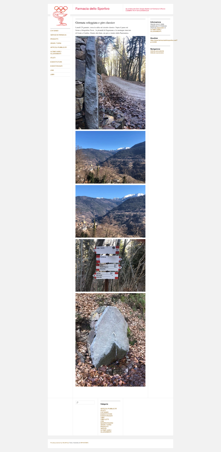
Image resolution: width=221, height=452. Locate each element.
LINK (52, 70)
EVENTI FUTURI (56, 62)
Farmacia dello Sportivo (92, 8)
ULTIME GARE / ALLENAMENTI (55, 53)
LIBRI (52, 74)
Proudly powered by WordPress (59, 442)
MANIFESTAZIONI (107, 423)
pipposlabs (160, 28)
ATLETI (52, 58)
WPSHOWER (84, 442)
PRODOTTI (54, 39)
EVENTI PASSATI (56, 66)
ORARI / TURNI (55, 43)
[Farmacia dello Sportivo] (60, 25)
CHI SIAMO (54, 31)
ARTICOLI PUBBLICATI (58, 47)
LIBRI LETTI (105, 419)
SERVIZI (103, 428)
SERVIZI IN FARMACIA (58, 35)
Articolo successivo (157, 53)
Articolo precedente (157, 51)
